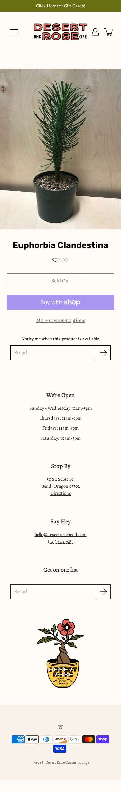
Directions (60, 493)
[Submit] (103, 591)
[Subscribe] (103, 352)
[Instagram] (60, 727)
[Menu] (14, 32)
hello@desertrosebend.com (61, 534)
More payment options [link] (60, 320)
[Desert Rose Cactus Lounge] (60, 32)
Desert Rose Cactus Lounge (67, 762)
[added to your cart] (109, 31)
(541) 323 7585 (60, 541)
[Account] (95, 31)
